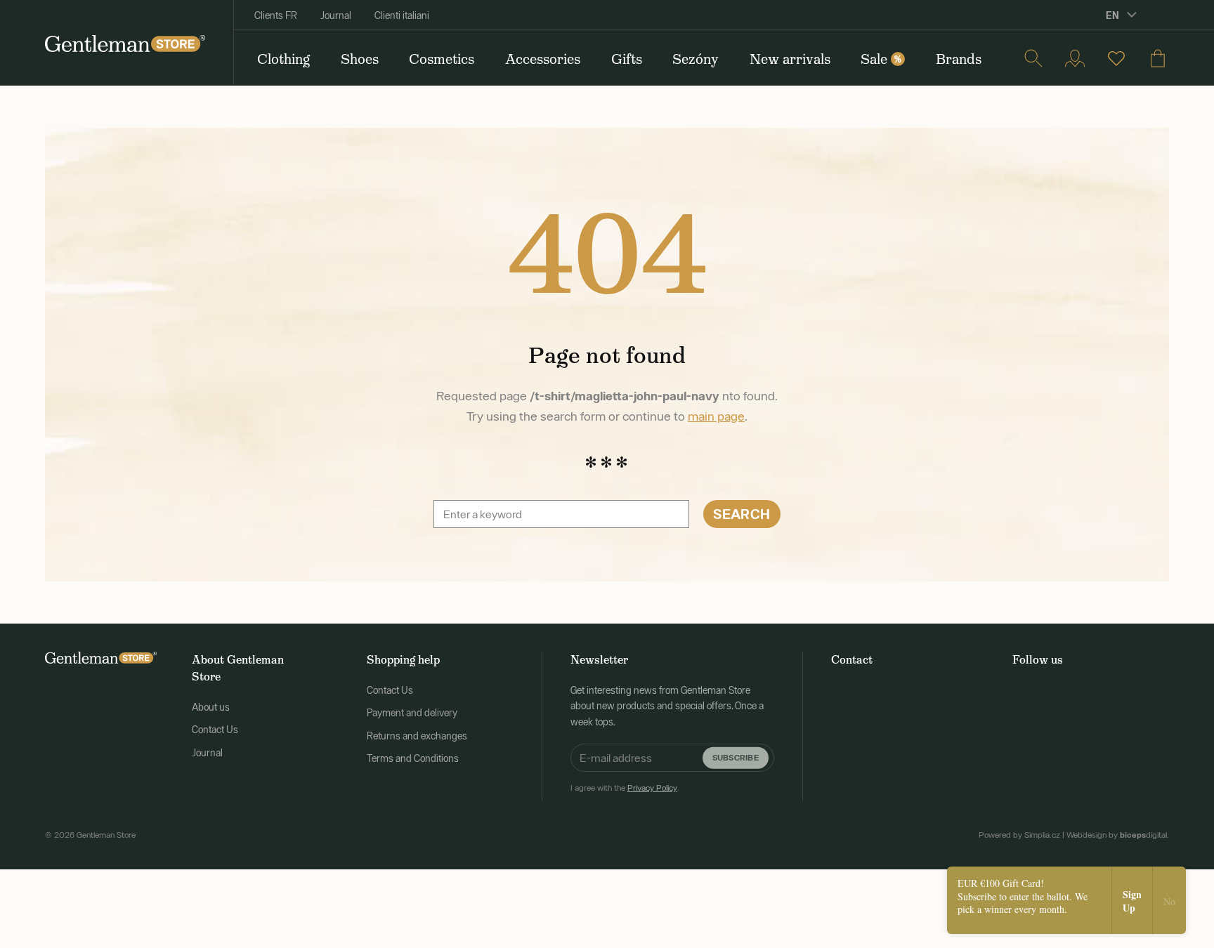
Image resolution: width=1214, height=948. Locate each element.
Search (741, 514)
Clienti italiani (401, 15)
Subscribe (735, 757)
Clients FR (275, 15)
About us (211, 707)
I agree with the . (624, 788)
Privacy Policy (652, 788)
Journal (335, 15)
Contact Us (215, 729)
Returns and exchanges (417, 736)
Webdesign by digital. (1117, 835)
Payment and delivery (412, 712)
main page (716, 416)
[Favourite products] (1116, 58)
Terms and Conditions (413, 758)
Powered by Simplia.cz (1019, 835)
